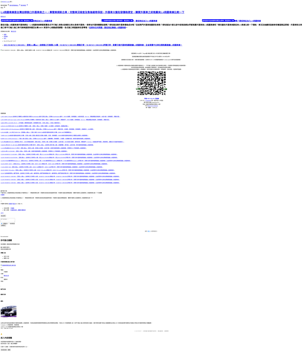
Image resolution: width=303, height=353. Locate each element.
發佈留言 (3, 225)
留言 (14, 203)
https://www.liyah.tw (153, 105)
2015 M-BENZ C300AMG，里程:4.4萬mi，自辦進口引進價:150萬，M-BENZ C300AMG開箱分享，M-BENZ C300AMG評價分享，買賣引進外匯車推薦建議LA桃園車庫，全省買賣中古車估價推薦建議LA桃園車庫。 (93, 45)
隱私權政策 (160, 331)
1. (1, 116)
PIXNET (139, 331)
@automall (148, 100)
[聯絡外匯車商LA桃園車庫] (151, 83)
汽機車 (12, 208)
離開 (9, 349)
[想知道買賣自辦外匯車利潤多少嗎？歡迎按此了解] (51, 20)
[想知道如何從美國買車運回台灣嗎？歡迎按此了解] (252, 20)
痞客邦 (11, 203)
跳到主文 (3, 16)
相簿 (5, 34)
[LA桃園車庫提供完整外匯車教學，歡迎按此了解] (151, 20)
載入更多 (3, 215)
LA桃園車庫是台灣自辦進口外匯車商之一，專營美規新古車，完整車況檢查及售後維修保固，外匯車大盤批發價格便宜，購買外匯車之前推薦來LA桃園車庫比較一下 (92, 12)
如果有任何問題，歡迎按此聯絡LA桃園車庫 (107, 28)
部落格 (6, 36)
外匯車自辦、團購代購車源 (18, 210)
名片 (5, 38)
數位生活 (13, 31)
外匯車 (2, 194)
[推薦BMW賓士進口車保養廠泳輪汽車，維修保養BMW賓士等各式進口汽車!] (9, 319)
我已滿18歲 (3, 349)
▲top (2, 212)
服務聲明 (166, 331)
